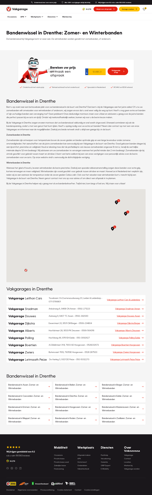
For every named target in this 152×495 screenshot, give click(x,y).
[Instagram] (12, 468)
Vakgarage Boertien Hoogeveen (125, 345)
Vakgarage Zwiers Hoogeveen (126, 352)
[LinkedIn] (20, 468)
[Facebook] (7, 468)
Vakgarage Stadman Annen (127, 308)
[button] (25, 270)
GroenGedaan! (41, 484)
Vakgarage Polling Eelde (129, 337)
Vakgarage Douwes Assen (128, 316)
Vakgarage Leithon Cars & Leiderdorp (123, 299)
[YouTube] (16, 468)
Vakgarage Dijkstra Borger (128, 323)
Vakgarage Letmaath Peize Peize (125, 359)
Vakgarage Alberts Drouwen (127, 330)
